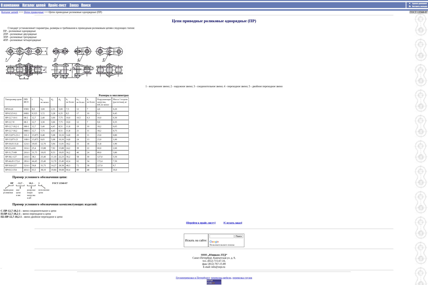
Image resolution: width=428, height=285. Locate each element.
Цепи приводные (34, 12)
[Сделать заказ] (233, 222)
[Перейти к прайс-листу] (201, 222)
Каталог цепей (9, 12)
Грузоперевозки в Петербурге (193, 277)
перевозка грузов (242, 277)
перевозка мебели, (221, 277)
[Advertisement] (413, 18)
